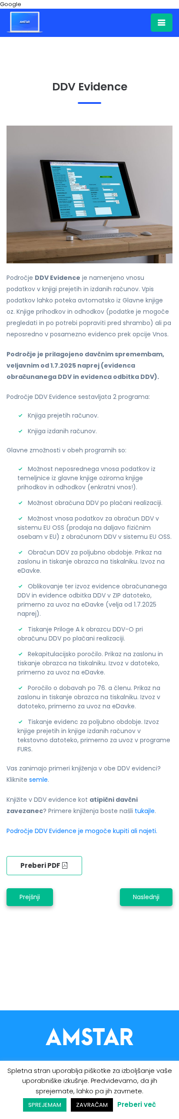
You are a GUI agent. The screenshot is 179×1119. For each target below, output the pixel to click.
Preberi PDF (41, 865)
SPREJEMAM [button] (44, 1105)
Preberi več (136, 1104)
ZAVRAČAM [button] (92, 1105)
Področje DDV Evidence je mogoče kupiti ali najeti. (82, 831)
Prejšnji (30, 897)
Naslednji (146, 897)
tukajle (145, 811)
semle (38, 779)
